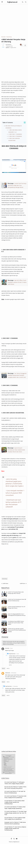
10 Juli (11, 648)
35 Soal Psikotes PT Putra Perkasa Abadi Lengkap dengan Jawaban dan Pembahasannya (14, 802)
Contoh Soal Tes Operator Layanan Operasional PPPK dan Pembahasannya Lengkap (17, 630)
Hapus (8, 668)
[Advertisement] (14, 20)
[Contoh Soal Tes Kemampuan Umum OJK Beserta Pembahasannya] (4, 603)
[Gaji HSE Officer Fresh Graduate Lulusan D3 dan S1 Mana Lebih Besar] (4, 284)
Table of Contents (7, 122)
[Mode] (22, 2)
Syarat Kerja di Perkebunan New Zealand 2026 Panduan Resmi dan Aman (16, 449)
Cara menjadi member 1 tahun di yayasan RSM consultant (15, 492)
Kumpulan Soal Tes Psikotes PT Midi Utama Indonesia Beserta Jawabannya (15, 823)
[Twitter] (14, 839)
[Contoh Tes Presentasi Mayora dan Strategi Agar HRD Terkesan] (4, 596)
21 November (15, 686)
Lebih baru (22, 583)
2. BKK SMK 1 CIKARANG (15, 134)
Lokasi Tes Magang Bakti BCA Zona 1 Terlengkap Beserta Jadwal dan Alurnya (16, 614)
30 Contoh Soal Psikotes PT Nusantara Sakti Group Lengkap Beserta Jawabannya (15, 796)
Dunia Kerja (4, 578)
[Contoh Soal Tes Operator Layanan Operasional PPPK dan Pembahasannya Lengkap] (4, 633)
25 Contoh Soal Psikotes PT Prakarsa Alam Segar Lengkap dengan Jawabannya (14, 807)
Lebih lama (5, 583)
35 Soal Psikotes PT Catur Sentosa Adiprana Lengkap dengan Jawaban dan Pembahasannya (15, 828)
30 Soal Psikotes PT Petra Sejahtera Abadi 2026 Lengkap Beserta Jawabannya (14, 818)
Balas (3, 668)
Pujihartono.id (12, 2)
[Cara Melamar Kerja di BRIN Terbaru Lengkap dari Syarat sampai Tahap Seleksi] (4, 625)
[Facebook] (11, 839)
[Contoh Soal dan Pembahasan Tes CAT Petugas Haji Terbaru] (4, 611)
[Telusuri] (25, 2)
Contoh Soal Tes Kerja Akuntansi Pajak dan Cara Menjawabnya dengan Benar (17, 185)
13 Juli (18, 653)
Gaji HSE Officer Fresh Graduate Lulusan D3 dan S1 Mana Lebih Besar (17, 282)
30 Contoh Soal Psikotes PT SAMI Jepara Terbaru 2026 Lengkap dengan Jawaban (14, 782)
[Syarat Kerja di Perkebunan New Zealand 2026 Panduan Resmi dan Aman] (4, 452)
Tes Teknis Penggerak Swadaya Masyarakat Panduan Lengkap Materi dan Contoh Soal (17, 375)
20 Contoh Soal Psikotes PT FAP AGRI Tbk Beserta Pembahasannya (14, 792)
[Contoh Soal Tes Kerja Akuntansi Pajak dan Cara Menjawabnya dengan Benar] (4, 187)
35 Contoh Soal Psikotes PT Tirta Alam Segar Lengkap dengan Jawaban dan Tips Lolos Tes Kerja (15, 813)
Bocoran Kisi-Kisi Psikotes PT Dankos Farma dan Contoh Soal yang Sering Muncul (15, 787)
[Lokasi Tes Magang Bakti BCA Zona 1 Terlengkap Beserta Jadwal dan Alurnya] (4, 618)
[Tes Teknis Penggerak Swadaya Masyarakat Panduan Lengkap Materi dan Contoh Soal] (4, 377)
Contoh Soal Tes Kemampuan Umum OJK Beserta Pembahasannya (17, 600)
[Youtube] (16, 839)
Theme (10, 841)
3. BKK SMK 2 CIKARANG (15, 136)
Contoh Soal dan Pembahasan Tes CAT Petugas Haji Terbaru (16, 607)
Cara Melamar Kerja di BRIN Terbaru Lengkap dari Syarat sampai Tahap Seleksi (16, 623)
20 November (13, 672)
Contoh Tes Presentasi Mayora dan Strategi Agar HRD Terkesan (16, 592)
